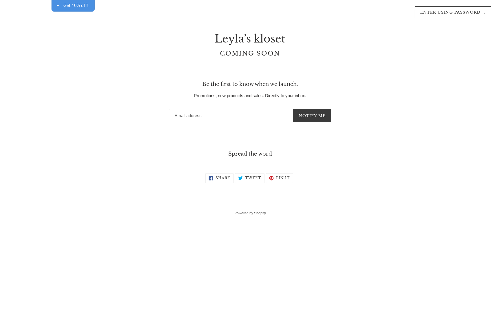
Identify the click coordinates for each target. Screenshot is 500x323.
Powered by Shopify (250, 213)
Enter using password (453, 12)
